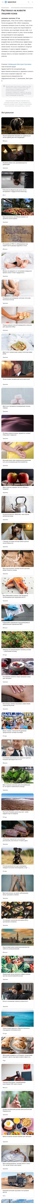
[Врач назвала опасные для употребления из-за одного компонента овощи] (17, 779)
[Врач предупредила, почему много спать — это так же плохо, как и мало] (17, 1157)
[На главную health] (11, 2)
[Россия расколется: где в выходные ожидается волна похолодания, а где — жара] (17, 860)
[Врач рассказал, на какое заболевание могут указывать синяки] (17, 887)
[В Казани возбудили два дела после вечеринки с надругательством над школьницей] (17, 184)
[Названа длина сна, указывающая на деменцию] (17, 157)
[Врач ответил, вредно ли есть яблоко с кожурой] (17, 481)
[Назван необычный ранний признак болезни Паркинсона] (17, 1103)
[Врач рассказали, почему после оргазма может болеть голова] (17, 562)
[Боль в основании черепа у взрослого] (17, 995)
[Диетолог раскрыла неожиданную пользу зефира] (17, 400)
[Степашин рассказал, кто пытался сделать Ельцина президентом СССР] (17, 752)
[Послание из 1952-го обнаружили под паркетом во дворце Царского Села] (17, 238)
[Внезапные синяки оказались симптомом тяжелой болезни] (17, 698)
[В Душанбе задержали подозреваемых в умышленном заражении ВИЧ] (17, 617)
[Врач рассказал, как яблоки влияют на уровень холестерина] (17, 211)
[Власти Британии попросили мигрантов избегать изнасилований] (17, 941)
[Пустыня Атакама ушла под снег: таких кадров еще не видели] (17, 806)
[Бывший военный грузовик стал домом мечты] (17, 1185)
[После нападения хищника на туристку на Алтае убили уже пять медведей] (17, 130)
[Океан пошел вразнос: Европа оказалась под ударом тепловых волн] (17, 1022)
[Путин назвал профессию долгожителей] (17, 373)
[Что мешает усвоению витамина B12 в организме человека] (17, 914)
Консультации (5, 7)
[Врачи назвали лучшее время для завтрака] (17, 1130)
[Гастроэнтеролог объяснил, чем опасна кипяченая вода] (17, 508)
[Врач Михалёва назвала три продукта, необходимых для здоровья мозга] (17, 589)
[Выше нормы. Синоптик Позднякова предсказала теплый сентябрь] (17, 725)
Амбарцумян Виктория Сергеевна (19, 64)
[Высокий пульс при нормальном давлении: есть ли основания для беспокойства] (17, 454)
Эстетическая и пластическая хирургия (22, 7)
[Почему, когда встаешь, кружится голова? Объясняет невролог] (17, 427)
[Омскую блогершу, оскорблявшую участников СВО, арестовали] (17, 1076)
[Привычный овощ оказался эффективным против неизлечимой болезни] (17, 968)
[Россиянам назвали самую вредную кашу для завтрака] (17, 671)
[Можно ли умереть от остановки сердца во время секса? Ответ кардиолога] (17, 265)
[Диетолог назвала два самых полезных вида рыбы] (17, 346)
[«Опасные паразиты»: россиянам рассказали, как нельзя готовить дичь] (17, 833)
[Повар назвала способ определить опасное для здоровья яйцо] (17, 319)
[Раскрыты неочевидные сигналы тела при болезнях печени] (17, 292)
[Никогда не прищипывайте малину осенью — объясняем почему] (17, 644)
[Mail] (6, 2)
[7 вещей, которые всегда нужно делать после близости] (17, 535)
